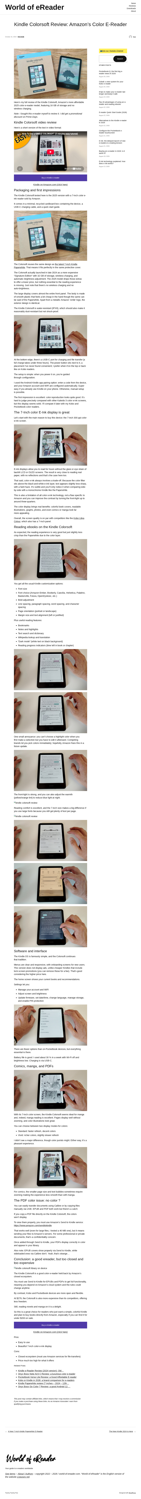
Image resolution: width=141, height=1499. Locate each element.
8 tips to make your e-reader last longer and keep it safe (112, 93)
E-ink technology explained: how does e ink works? (112, 162)
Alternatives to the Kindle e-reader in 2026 (113, 121)
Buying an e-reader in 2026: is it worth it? (112, 152)
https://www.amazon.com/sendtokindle (33, 1225)
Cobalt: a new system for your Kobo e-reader (111, 83)
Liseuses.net (23, 1477)
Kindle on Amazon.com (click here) (50, 184)
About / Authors (25, 1474)
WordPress (132, 1493)
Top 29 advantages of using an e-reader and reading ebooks (112, 103)
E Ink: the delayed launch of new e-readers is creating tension (112, 142)
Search (120, 59)
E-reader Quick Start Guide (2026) (113, 112)
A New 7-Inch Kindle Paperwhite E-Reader (25, 1431)
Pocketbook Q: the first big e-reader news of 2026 (111, 72)
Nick (134, 37)
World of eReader (34, 7)
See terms (10, 1474)
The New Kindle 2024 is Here (121, 1431)
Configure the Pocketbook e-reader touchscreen (110, 132)
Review (21, 37)
